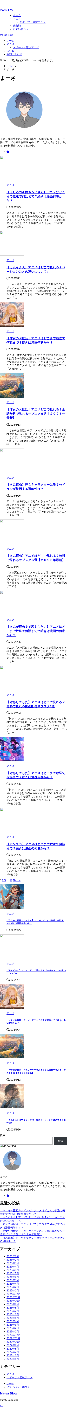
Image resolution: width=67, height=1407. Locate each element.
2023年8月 (13, 1307)
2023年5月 (13, 1318)
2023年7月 (13, 1311)
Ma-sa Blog (6, 9)
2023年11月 (13, 1297)
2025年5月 (13, 1280)
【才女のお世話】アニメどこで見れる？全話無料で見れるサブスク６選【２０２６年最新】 (36, 414)
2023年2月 (13, 1328)
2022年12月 (13, 1335)
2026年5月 (13, 1263)
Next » (16, 880)
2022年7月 (13, 1352)
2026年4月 (13, 1266)
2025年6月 (13, 1276)
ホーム (10, 40)
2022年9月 (13, 1345)
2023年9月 (13, 1304)
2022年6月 (13, 1355)
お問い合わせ (14, 54)
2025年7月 (13, 1273)
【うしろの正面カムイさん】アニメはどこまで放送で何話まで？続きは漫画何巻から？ (36, 196)
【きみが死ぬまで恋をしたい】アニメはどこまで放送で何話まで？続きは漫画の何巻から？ (36, 631)
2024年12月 (13, 1294)
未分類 (10, 50)
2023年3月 (13, 1324)
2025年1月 (13, 1290)
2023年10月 (13, 1300)
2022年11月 (13, 1338)
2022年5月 (13, 1359)
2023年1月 (13, 1331)
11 (11, 880)
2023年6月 (13, 1314)
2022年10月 (13, 1341)
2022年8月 (13, 1348)
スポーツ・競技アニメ (26, 47)
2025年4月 (13, 1283)
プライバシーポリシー (20, 1387)
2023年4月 (13, 1321)
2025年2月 (13, 1287)
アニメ (10, 44)
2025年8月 (13, 1270)
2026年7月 (13, 1259)
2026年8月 (13, 1256)
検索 (2, 1135)
